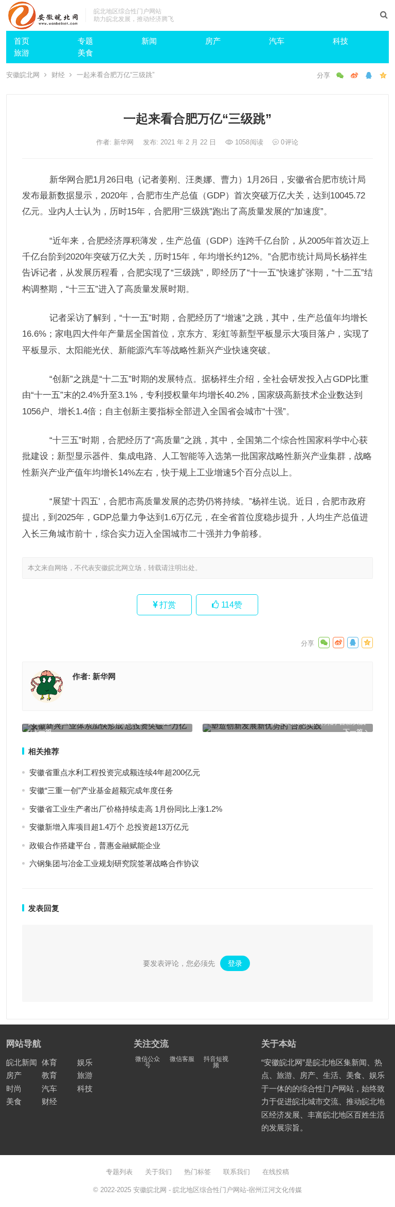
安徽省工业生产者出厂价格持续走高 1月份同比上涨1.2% (125, 808)
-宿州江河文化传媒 (274, 1190)
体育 (49, 1062)
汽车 (276, 40)
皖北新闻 (21, 1062)
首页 (21, 40)
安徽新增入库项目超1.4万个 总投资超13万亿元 (109, 826)
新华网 (125, 142)
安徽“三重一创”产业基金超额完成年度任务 (101, 790)
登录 (235, 963)
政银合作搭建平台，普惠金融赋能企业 (94, 845)
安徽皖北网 (23, 75)
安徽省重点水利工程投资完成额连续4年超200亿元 (114, 772)
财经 (58, 75)
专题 (85, 40)
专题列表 (119, 1172)
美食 (85, 52)
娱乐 (85, 1062)
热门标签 (197, 1172)
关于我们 (158, 1172)
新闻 (149, 40)
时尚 (14, 1088)
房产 (213, 40)
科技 (340, 40)
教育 (49, 1075)
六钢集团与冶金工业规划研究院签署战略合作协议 (114, 863)
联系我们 (236, 1172)
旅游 (21, 52)
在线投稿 (275, 1172)
